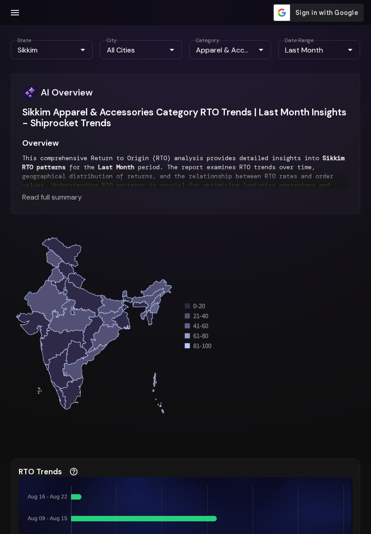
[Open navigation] (15, 12)
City (111, 40)
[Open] (82, 49)
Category (207, 40)
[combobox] (44, 49)
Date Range (299, 40)
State (24, 40)
